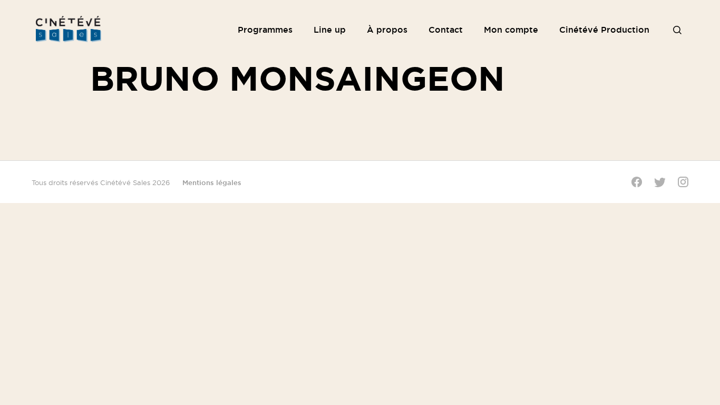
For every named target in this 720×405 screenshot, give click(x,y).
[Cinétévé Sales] (67, 29)
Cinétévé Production (604, 29)
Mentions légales (211, 182)
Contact (446, 29)
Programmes (265, 29)
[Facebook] (636, 182)
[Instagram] (683, 182)
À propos (387, 29)
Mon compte (511, 29)
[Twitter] (660, 182)
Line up (330, 29)
